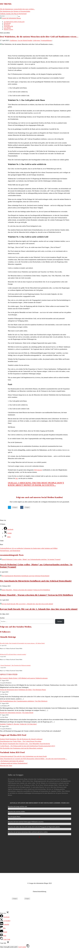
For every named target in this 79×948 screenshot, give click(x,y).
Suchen (2, 618)
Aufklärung (13, 40)
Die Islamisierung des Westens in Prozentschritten (15, 11)
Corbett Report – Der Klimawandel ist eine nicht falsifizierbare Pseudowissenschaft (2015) (27, 746)
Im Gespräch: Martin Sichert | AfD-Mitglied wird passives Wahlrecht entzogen (24, 678)
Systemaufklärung (46, 40)
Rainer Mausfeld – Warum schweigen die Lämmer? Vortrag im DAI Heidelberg (36, 595)
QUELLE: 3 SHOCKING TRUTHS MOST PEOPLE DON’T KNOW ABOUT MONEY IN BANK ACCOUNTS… (36, 484)
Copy (22, 947)
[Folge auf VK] (21, 507)
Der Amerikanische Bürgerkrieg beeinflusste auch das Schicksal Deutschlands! (36, 581)
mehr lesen (39, 863)
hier (16, 478)
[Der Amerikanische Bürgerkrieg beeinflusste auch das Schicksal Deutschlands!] (24, 576)
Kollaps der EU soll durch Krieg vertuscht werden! (13, 654)
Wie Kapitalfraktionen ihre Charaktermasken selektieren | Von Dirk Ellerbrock (23, 701)
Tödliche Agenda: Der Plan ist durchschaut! (13, 13)
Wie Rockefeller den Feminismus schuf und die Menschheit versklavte (21, 748)
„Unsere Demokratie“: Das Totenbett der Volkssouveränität (15, 665)
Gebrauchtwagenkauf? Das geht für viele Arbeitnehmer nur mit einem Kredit (23, 756)
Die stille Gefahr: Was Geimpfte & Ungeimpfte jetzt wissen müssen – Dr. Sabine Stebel (22, 643)
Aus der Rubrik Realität (25, 40)
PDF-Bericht (38, 470)
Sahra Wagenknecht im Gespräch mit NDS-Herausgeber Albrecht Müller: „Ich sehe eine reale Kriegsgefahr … (33, 758)
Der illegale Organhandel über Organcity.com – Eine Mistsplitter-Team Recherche (25, 743)
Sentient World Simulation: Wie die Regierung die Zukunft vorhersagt (21, 739)
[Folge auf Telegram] (9, 507)
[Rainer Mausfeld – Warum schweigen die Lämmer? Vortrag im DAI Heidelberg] (25, 590)
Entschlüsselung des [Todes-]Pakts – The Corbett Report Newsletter (20, 741)
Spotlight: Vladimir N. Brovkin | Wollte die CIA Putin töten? (18, 724)
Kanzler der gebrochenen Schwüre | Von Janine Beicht (16, 712)
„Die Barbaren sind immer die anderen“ (12, 761)
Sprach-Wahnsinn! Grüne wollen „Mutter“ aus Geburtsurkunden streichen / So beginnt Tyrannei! (36, 565)
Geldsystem (36, 40)
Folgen (15, 507)
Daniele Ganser (8, 29)
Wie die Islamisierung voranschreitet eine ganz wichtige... (17, 9)
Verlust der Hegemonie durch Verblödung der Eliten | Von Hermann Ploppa (23, 689)
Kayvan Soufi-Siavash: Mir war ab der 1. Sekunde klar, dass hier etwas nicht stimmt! (39, 609)
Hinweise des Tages (6, 765)
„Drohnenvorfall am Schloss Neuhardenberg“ (14, 763)
